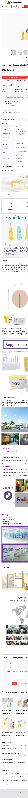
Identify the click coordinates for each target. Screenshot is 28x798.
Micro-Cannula (18, 748)
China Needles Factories (16, 773)
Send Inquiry (14, 77)
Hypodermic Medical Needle (9, 777)
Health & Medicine (9, 10)
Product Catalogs (22, 745)
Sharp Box (5, 773)
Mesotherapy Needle (6, 748)
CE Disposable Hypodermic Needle (10, 780)
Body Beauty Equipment (8, 762)
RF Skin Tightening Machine (9, 766)
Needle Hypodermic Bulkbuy (9, 784)
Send (14, 683)
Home (2, 10)
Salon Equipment (21, 762)
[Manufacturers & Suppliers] (14, 2)
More (2, 787)
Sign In (3, 112)
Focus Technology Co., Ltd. (18, 792)
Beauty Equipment (18, 10)
